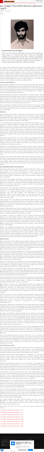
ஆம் (30, 450)
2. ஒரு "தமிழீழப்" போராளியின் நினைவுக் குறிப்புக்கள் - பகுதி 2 (11, 412)
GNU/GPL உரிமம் (6, 441)
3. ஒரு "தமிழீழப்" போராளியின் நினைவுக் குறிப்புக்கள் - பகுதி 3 (11, 414)
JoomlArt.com (30, 439)
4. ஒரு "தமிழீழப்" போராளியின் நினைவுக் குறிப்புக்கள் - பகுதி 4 (11, 416)
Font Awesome (3, 445)
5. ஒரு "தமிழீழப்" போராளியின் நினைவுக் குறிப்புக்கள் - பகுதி (11, 419)
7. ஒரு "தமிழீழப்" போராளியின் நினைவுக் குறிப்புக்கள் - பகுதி (11, 423)
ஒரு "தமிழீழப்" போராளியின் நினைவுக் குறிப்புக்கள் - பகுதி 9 (22, 7)
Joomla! (2, 441)
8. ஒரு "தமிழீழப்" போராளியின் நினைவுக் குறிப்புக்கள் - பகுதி (11, 426)
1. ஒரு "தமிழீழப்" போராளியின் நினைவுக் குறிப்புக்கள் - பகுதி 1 (11, 410)
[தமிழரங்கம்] (9, 1)
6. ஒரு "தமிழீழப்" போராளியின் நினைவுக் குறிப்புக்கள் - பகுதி (11, 421)
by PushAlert (13, 451)
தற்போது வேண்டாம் (22, 450)
